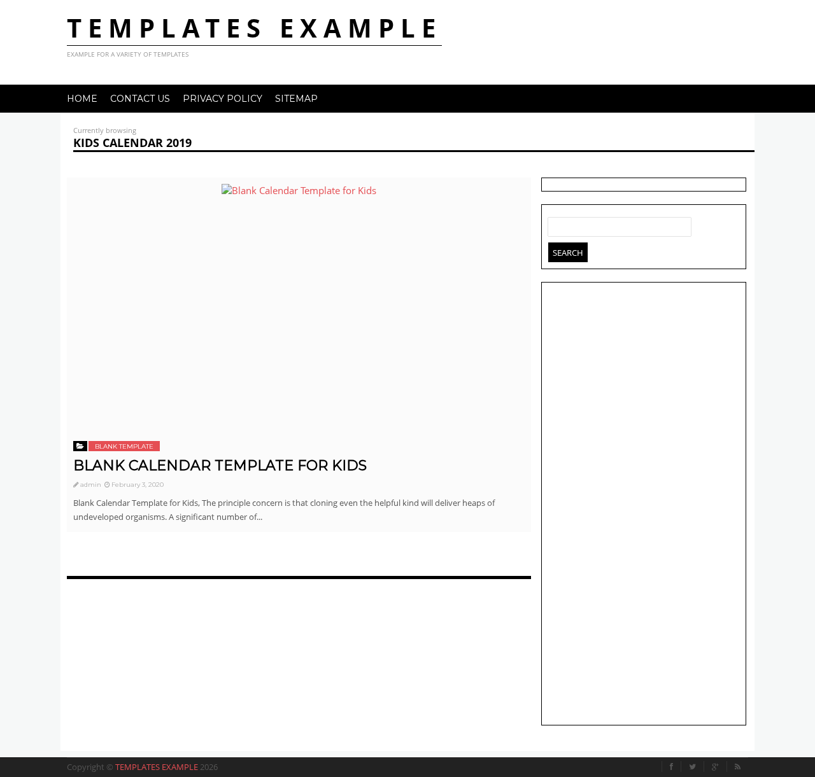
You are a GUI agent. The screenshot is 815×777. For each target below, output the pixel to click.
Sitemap (296, 98)
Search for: (557, 224)
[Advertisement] (643, 505)
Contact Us (140, 98)
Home (82, 98)
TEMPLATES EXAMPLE (254, 27)
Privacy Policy (222, 98)
